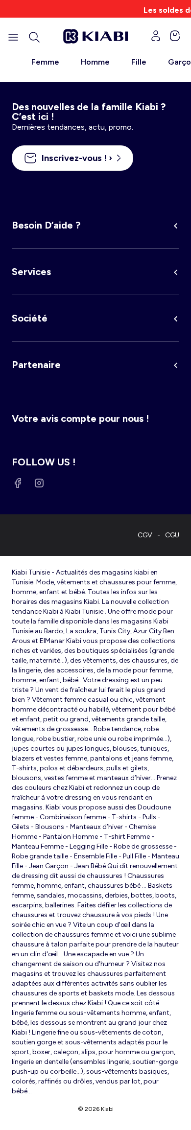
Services (31, 271)
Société (30, 318)
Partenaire (36, 364)
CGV (145, 535)
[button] (34, 37)
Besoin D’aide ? (46, 225)
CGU (172, 535)
